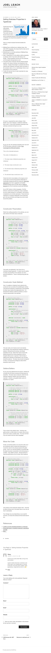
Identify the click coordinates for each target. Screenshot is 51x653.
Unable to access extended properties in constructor (15, 526)
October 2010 (35, 157)
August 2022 (34, 125)
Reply (9, 569)
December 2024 (35, 113)
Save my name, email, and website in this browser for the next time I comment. (15, 622)
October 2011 (35, 147)
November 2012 (35, 145)
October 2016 (35, 137)
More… (5, 531)
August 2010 (34, 160)
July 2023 (34, 118)
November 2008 (35, 175)
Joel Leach (11, 4)
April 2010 (34, 162)
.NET (33, 47)
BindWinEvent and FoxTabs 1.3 (38, 80)
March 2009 (34, 167)
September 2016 (35, 140)
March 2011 (34, 155)
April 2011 (34, 152)
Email (5, 607)
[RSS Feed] (36, 33)
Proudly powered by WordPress (9, 650)
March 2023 (34, 120)
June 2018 (34, 132)
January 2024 (35, 115)
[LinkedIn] (32, 33)
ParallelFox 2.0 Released (37, 71)
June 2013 (34, 142)
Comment (6, 583)
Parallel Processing (36, 57)
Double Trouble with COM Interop (39, 77)
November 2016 (35, 135)
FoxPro (7, 538)
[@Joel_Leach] (34, 33)
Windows (34, 59)
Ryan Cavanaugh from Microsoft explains (13, 147)
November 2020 (35, 128)
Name (5, 601)
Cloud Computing (35, 49)
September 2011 (35, 150)
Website (5, 614)
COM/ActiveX (34, 52)
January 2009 (35, 172)
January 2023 (35, 123)
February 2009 (35, 170)
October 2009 (35, 165)
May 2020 (34, 130)
